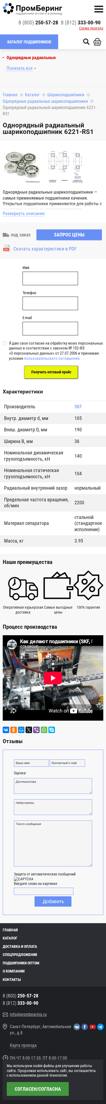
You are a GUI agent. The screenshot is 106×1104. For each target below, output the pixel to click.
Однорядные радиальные (31, 57)
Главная (10, 94)
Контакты (12, 979)
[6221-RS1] (22, 165)
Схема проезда (91, 28)
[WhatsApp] (44, 730)
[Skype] (51, 730)
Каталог (32, 94)
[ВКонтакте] (6, 730)
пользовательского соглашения (51, 358)
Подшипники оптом (21, 963)
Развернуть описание (24, 213)
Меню (98, 9)
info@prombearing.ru (28, 1014)
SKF (78, 406)
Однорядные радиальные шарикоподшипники (45, 101)
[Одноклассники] (13, 730)
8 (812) (81, 22)
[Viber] (36, 730)
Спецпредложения (20, 954)
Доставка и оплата (20, 946)
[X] (29, 730)
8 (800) (38, 22)
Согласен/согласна (38, 1089)
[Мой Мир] (21, 730)
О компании (13, 971)
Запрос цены (69, 235)
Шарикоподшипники (65, 94)
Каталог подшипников (29, 42)
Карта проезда (23, 1045)
